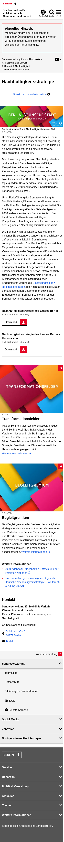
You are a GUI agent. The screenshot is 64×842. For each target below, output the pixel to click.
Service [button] (7, 767)
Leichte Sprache (18, 710)
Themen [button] (7, 805)
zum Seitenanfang (46, 654)
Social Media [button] (10, 719)
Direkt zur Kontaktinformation (30, 94)
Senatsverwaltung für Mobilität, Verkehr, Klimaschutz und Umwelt (22, 61)
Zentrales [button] (8, 729)
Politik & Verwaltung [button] (15, 786)
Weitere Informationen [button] (16, 815)
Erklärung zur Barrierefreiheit (21, 691)
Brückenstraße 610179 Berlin (15, 633)
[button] (58, 59)
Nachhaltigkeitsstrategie (16, 69)
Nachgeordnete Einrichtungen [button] (21, 738)
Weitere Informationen (15, 453)
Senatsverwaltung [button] (13, 663)
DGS (12, 700)
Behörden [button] (8, 776)
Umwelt (8, 66)
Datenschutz (12, 682)
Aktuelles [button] (8, 796)
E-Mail (9, 641)
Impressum (11, 672)
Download (11, 322)
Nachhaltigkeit (22, 66)
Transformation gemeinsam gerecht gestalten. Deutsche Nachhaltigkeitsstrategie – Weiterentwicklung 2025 (32, 582)
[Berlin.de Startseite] (10, 3)
